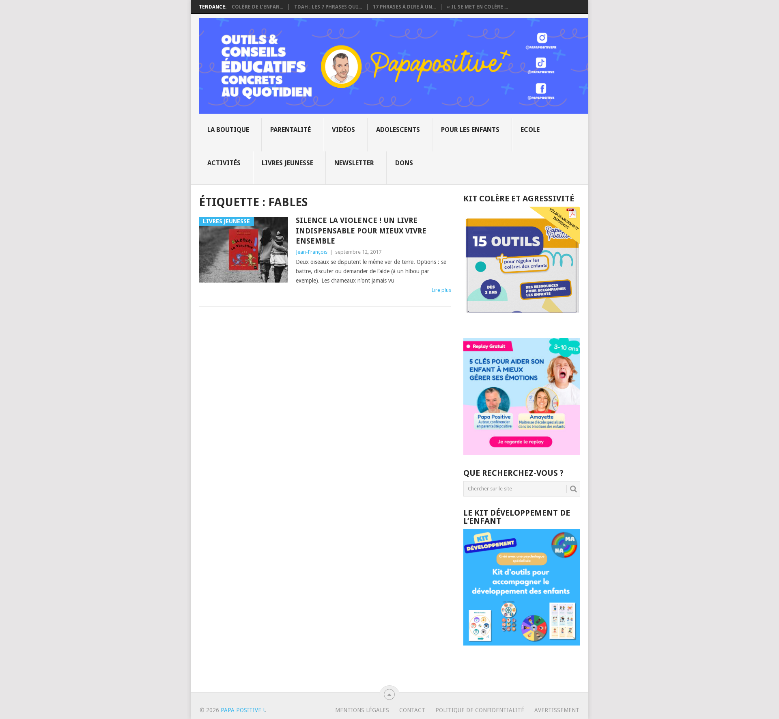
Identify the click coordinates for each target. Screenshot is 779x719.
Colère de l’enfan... (257, 7)
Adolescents (398, 130)
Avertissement (556, 710)
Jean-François (311, 252)
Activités (224, 163)
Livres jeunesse (287, 163)
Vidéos (343, 130)
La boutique (228, 130)
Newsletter (354, 163)
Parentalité (290, 130)
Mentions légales (362, 710)
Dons (404, 163)
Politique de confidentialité (479, 710)
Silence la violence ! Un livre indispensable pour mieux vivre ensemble (361, 230)
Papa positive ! (243, 710)
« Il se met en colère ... (477, 7)
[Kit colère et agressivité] (521, 321)
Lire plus (441, 290)
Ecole (530, 130)
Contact (412, 710)
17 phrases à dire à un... (404, 7)
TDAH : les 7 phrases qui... (328, 7)
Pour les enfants (470, 130)
